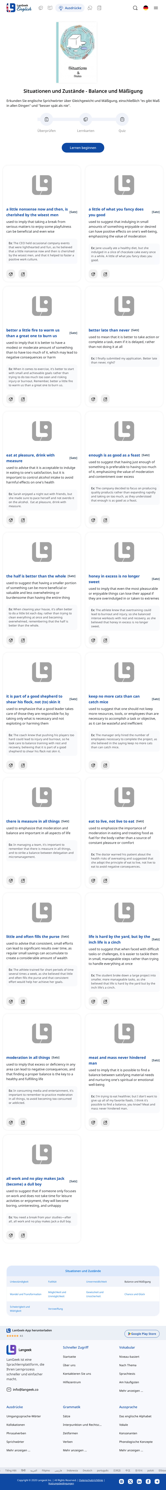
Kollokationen (15, 1425)
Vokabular (127, 1347)
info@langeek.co (25, 1389)
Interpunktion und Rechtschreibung (83, 1425)
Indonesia (72, 1470)
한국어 (139, 1470)
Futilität (52, 1281)
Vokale (123, 1425)
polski (150, 1470)
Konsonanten (128, 1433)
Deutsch (87, 1470)
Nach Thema (127, 1365)
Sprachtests (127, 1374)
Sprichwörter (15, 1442)
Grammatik (71, 1407)
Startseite (69, 1357)
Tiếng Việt (10, 1470)
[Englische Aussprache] (90, 8)
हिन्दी (23, 1470)
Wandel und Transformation (25, 1294)
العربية (33, 1470)
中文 (128, 1470)
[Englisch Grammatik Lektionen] (50, 8)
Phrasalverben (16, 1433)
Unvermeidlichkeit (96, 1281)
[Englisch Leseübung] (99, 8)
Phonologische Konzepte (136, 1442)
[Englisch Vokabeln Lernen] (41, 8)
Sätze (66, 1416)
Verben (68, 1442)
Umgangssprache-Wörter (23, 1416)
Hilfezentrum (72, 1382)
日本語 (117, 1470)
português (103, 1470)
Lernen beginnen (83, 147)
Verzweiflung (55, 1308)
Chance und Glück (135, 1294)
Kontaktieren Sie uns (77, 1374)
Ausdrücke (14, 1407)
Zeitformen (70, 1433)
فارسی (58, 1470)
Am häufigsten (129, 1382)
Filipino (46, 1470)
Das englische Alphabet (135, 1416)
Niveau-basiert (129, 1357)
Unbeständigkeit (19, 1281)
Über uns (69, 1365)
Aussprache (128, 1407)
